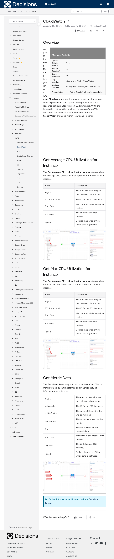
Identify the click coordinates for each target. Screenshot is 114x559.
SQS (18, 183)
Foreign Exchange (21, 240)
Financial (18, 236)
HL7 (16, 263)
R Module (18, 361)
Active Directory (21, 120)
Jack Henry (19, 281)
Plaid (17, 343)
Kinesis (19, 160)
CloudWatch (21, 147)
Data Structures (18, 49)
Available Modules (22, 107)
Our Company (72, 543)
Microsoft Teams (21, 307)
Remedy (18, 365)
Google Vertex (20, 254)
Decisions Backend (20, 94)
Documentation (10, 11)
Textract (20, 187)
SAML (17, 374)
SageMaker (21, 174)
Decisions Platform (16, 543)
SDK (14, 428)
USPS (17, 410)
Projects (16, 45)
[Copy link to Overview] (64, 42)
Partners (70, 547)
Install (10, 556)
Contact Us (71, 556)
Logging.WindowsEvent (24, 289)
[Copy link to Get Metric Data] (75, 378)
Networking (17, 85)
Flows (15, 53)
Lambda (20, 169)
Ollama (17, 325)
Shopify (18, 383)
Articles (50, 552)
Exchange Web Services (24, 223)
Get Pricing (12, 552)
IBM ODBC (19, 272)
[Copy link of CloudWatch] (68, 21)
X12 (16, 423)
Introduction (17, 27)
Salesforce (19, 370)
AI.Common (19, 129)
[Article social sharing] (97, 31)
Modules (24, 11)
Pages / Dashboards (20, 76)
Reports (15, 71)
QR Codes (18, 356)
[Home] (20, 4)
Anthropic (18, 134)
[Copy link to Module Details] (74, 55)
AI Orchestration (15, 547)
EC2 (18, 151)
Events (49, 547)
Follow (81, 31)
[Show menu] (101, 4)
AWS (34, 11)
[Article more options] (103, 31)
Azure (17, 196)
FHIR (16, 232)
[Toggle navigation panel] (39, 24)
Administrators (18, 436)
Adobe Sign (19, 125)
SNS (18, 178)
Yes (80, 517)
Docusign (18, 209)
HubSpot (18, 267)
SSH (16, 392)
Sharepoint (19, 379)
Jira (16, 285)
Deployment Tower (20, 31)
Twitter (17, 405)
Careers (70, 552)
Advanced (16, 432)
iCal (16, 276)
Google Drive (20, 245)
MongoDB (18, 312)
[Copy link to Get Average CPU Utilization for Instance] (62, 166)
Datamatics (19, 205)
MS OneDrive (20, 316)
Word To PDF (20, 419)
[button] (90, 11)
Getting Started (18, 40)
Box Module (19, 200)
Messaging (19, 294)
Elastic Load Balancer (25, 156)
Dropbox (18, 214)
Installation (17, 36)
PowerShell (19, 347)
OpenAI (18, 330)
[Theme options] (107, 4)
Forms (15, 58)
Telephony (19, 401)
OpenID (18, 334)
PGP (16, 338)
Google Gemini (20, 258)
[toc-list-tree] (91, 31)
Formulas (16, 62)
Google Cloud (20, 249)
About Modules (20, 102)
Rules (15, 67)
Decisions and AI (19, 80)
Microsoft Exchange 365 (24, 303)
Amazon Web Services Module (26, 143)
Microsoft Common (22, 298)
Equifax (17, 218)
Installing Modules (22, 111)
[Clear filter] (34, 21)
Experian (18, 227)
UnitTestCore (20, 414)
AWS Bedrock (20, 192)
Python (17, 352)
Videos (49, 543)
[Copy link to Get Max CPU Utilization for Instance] (62, 275)
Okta (16, 321)
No (94, 517)
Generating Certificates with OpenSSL (25, 116)
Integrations (17, 89)
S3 (18, 165)
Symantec (18, 396)
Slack (17, 387)
